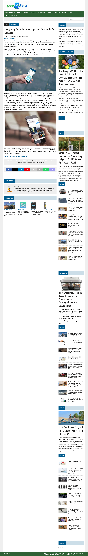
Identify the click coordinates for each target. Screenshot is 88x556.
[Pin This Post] (27, 169)
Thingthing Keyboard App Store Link (15, 156)
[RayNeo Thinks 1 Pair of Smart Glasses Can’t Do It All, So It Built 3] (63, 343)
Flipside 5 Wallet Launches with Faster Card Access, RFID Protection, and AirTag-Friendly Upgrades (74, 527)
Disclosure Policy (69, 553)
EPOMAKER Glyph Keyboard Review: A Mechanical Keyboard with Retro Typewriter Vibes (76, 209)
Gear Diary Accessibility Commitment (52, 554)
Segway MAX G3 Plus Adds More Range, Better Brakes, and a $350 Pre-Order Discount (75, 392)
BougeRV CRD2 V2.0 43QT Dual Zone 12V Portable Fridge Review (75, 240)
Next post (35, 175)
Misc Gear (64, 12)
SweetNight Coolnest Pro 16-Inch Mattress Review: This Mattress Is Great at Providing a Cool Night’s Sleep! (75, 350)
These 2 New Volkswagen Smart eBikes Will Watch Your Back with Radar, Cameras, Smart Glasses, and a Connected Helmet (76, 375)
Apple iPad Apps (14, 36)
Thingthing (17, 41)
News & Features (21, 209)
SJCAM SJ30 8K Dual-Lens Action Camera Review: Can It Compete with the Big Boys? (75, 257)
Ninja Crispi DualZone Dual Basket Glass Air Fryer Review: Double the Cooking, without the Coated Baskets (75, 192)
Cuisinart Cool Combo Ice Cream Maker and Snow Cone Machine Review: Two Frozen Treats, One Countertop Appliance (75, 250)
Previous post (26, 175)
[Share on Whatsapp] (46, 169)
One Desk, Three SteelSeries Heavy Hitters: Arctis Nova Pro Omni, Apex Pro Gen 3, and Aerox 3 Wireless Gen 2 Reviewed (76, 233)
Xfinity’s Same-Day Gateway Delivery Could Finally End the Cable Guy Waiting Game (75, 519)
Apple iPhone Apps (23, 36)
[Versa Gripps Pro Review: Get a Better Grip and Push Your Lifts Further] (63, 226)
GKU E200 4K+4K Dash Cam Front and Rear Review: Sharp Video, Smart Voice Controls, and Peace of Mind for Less (75, 201)
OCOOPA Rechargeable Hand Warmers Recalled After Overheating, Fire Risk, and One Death (74, 487)
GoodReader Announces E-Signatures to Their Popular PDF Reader (23, 212)
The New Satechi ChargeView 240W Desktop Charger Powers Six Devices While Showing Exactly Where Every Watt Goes (75, 384)
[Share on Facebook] (9, 169)
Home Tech (19, 12)
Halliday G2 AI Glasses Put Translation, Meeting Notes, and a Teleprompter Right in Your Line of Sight (75, 511)
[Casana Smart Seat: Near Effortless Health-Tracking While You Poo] (63, 504)
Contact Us (73, 554)
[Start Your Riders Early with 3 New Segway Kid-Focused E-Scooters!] (71, 424)
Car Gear (26, 12)
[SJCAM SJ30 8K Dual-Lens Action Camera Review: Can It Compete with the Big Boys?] (63, 259)
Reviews (33, 209)
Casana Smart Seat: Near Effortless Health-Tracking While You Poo (75, 502)
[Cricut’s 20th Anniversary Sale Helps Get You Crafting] (63, 360)
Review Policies (61, 553)
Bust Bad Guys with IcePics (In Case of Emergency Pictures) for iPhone (37, 212)
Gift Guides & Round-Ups (11, 16)
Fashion (70, 12)
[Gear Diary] (16, 5)
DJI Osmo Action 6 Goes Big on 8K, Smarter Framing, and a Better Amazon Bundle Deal (75, 334)
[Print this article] (40, 169)
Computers (49, 12)
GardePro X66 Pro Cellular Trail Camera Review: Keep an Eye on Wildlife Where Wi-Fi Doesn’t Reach (70, 157)
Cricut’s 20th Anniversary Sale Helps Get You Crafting (74, 357)
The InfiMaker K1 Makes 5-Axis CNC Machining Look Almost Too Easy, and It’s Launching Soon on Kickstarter (75, 367)
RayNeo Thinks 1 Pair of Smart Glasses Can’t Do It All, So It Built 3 (75, 341)
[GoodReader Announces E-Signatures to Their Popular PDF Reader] (23, 207)
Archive (68, 554)
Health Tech (33, 12)
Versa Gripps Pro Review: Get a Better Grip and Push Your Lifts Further (74, 225)
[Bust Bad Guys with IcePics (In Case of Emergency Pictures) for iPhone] (33, 207)
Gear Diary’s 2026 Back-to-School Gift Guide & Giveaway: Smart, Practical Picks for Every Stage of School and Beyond (71, 77)
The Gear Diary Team (53, 553)
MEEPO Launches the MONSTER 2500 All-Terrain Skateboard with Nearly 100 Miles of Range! (75, 495)
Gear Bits (62, 408)
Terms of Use (63, 554)
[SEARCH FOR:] (76, 19)
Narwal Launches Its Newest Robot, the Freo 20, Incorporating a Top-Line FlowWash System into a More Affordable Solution (75, 471)
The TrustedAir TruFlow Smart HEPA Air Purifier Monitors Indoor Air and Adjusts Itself (75, 399)
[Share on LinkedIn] (21, 169)
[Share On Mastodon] (52, 169)
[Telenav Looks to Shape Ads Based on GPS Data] (45, 207)
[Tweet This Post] (15, 169)
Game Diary (57, 12)
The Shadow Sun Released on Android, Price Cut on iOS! (9, 214)
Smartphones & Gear (10, 12)
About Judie (46, 553)
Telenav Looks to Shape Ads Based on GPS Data (50, 211)
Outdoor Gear (41, 12)
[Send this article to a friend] (33, 169)
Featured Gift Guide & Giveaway (66, 51)
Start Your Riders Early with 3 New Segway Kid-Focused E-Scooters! (71, 430)
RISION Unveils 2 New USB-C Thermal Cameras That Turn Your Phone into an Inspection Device (75, 479)
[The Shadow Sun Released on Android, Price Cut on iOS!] (9, 207)
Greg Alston (12, 38)
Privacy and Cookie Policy (78, 553)
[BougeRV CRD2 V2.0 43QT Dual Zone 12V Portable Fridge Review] (63, 243)
